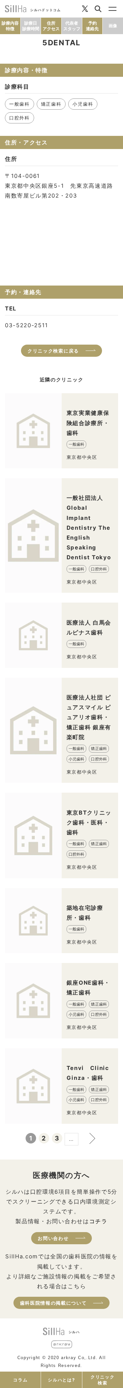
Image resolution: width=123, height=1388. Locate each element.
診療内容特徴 (10, 25)
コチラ (98, 1221)
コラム (20, 1379)
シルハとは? (61, 1379)
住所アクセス (51, 25)
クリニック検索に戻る (53, 350)
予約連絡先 (92, 25)
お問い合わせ (53, 1238)
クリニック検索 (102, 1379)
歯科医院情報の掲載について (53, 1303)
